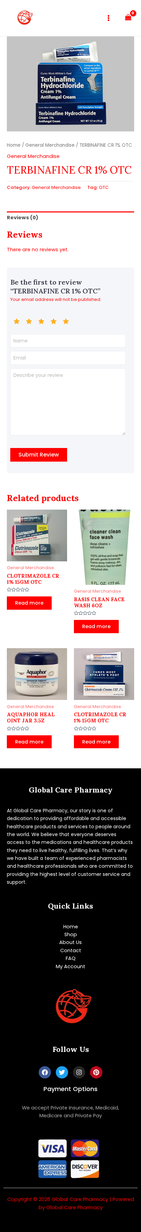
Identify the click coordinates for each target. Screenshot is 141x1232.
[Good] (41, 321)
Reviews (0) (22, 217)
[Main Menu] (108, 18)
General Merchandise (50, 145)
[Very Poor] (16, 321)
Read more (29, 602)
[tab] (70, 217)
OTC (103, 187)
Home (14, 145)
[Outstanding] (66, 321)
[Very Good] (53, 321)
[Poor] (29, 321)
